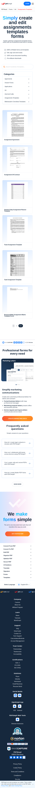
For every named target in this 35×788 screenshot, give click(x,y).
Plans (17, 676)
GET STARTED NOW (17, 533)
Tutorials (17, 618)
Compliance (17, 775)
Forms (10, 9)
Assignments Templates (12, 98)
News (17, 615)
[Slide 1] (16, 384)
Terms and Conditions (17, 771)
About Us (17, 605)
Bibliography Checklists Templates (15, 101)
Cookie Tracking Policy (16, 785)
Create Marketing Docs (17, 418)
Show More (17, 484)
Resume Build (17, 686)
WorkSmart (17, 620)
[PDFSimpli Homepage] (6, 4)
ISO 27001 (17, 667)
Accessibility (17, 654)
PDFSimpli (4, 9)
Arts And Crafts (9, 94)
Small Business (17, 684)
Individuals (17, 681)
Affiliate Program (17, 607)
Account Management (17, 641)
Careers (17, 602)
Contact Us (17, 633)
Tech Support (17, 636)
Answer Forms (9, 82)
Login (27, 3)
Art (15, 9)
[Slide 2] (17, 384)
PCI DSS (17, 665)
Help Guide (17, 631)
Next (20, 325)
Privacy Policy (17, 764)
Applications (8, 86)
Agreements (8, 79)
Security (17, 779)
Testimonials (17, 651)
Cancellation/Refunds (17, 638)
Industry (17, 679)
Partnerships (17, 649)
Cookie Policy (17, 768)
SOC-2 (17, 663)
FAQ (17, 628)
